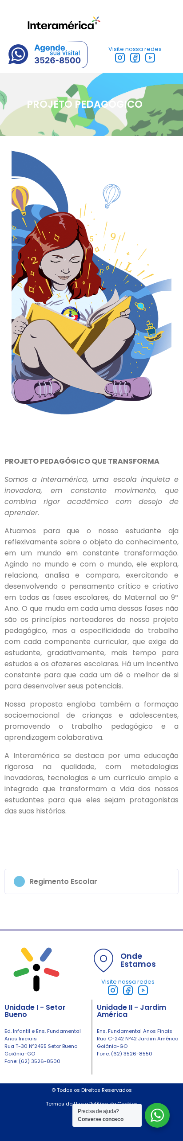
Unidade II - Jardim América (131, 1011)
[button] (91, 881)
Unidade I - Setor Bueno (35, 1011)
